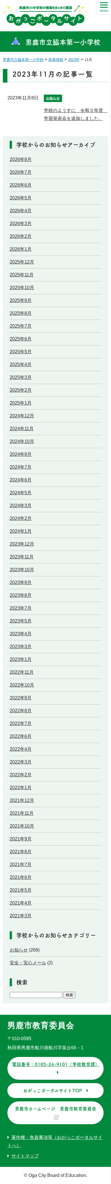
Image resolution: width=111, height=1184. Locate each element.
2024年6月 (21, 479)
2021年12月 (22, 800)
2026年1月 (21, 249)
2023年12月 (22, 544)
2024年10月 (22, 441)
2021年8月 (21, 851)
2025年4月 (21, 364)
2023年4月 (21, 633)
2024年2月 (21, 518)
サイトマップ (25, 1156)
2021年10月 (22, 826)
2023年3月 (21, 646)
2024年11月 (22, 428)
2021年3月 (21, 915)
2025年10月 (22, 287)
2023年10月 (22, 569)
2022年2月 (21, 774)
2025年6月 (21, 338)
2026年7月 (21, 172)
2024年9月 (21, 454)
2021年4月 (21, 903)
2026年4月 (21, 210)
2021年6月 (21, 877)
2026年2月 (21, 236)
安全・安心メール (28, 962)
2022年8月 (21, 710)
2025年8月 (21, 313)
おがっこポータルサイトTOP (52, 1090)
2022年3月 (21, 762)
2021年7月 (21, 864)
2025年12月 (22, 262)
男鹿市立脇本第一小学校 (62, 42)
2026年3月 (21, 223)
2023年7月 (21, 608)
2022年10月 (22, 685)
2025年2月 (21, 390)
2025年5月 (21, 351)
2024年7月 (21, 467)
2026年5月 (21, 197)
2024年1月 (21, 531)
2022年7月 (21, 723)
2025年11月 (22, 274)
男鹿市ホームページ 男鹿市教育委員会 (55, 1109)
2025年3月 (21, 377)
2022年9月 (21, 697)
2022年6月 (21, 736)
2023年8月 (21, 595)
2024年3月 (21, 505)
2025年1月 (21, 403)
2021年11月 (22, 813)
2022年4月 (21, 749)
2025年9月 (21, 300)
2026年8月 (21, 159)
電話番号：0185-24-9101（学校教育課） (56, 1064)
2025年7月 (21, 326)
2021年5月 (21, 890)
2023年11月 (22, 556)
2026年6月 (21, 185)
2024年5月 (21, 492)
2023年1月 (21, 659)
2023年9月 (21, 582)
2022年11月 (22, 672)
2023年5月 (21, 620)
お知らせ (53, 98)
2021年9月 (21, 838)
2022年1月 (21, 787)
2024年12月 (22, 415)
